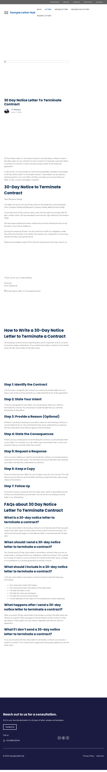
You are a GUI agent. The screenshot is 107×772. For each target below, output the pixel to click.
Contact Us (76, 2)
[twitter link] (63, 738)
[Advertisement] (36, 45)
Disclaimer (99, 2)
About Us (66, 2)
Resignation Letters (80, 9)
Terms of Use (88, 2)
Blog (39, 9)
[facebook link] (67, 738)
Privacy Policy (54, 2)
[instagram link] (59, 738)
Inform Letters (61, 9)
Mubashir (17, 110)
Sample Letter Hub (22, 12)
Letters (48, 9)
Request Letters (44, 16)
